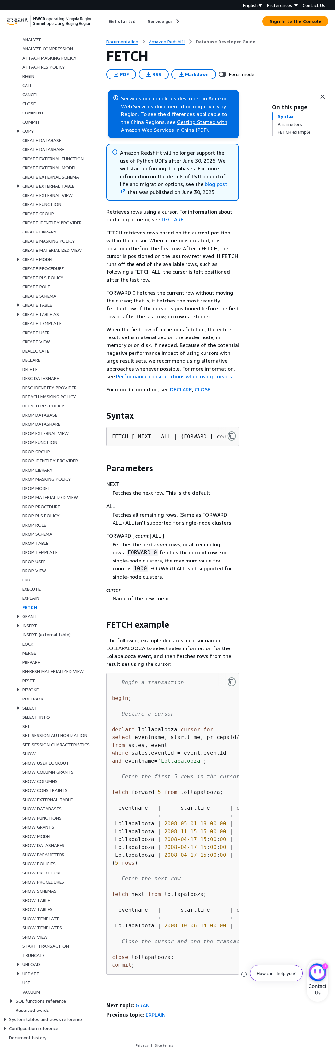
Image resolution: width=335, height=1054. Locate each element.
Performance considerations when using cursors (174, 376)
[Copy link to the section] (101, 415)
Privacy (142, 1045)
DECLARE (173, 219)
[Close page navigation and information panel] (322, 97)
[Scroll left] (104, 21)
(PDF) (202, 130)
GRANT (144, 1005)
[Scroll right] (177, 21)
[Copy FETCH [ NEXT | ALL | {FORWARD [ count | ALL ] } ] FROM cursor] (232, 436)
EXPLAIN (156, 1014)
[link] (225, 41)
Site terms (164, 1045)
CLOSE (203, 389)
